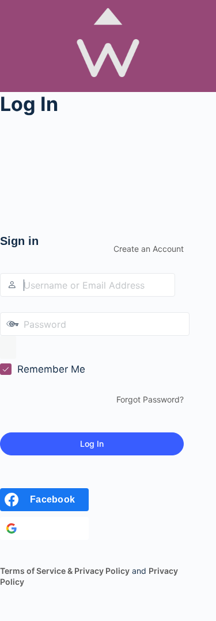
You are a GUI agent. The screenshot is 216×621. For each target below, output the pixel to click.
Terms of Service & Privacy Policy (65, 571)
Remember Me (51, 369)
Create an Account (148, 249)
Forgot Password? (150, 399)
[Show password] (8, 347)
